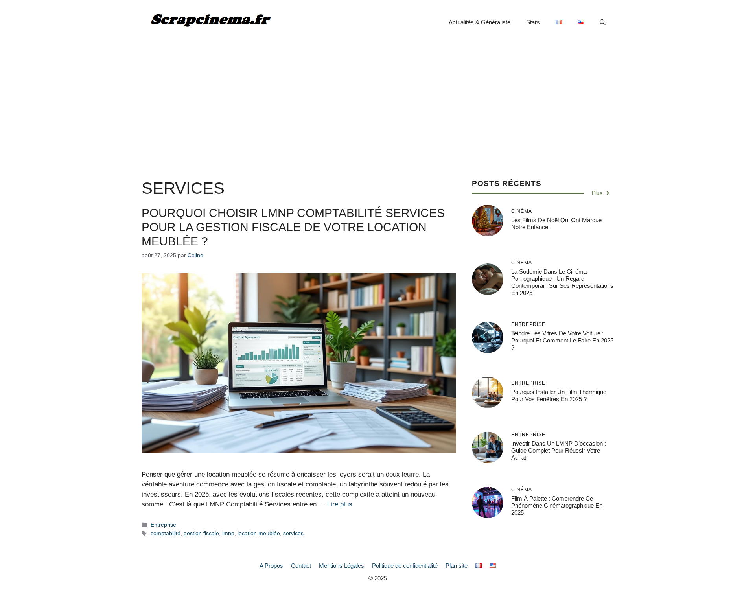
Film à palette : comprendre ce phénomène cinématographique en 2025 (556, 505)
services (293, 533)
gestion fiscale (201, 533)
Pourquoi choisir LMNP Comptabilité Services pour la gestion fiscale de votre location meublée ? (293, 227)
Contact (301, 565)
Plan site (457, 565)
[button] (602, 22)
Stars (533, 22)
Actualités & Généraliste (479, 22)
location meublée (259, 533)
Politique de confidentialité (405, 565)
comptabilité (165, 533)
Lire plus (339, 504)
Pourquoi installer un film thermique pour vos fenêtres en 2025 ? (558, 395)
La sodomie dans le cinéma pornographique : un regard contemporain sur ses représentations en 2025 (562, 282)
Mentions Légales (341, 565)
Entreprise (163, 524)
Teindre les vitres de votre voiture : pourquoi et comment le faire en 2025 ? (562, 340)
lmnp (228, 533)
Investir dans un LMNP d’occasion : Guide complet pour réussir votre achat (558, 450)
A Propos (271, 565)
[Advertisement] (377, 104)
